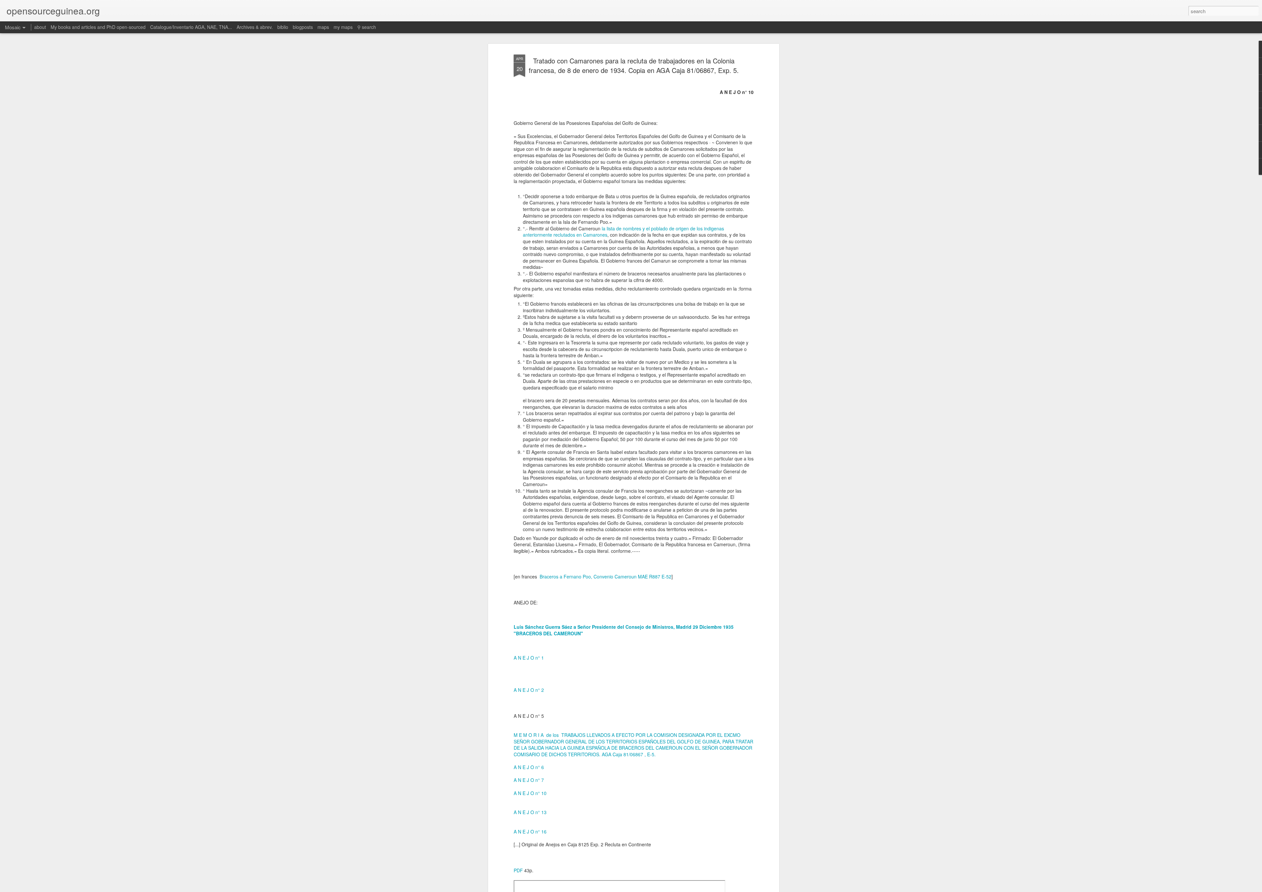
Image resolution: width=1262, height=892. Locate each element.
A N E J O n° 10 (531, 793)
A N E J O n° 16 (530, 831)
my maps (343, 27)
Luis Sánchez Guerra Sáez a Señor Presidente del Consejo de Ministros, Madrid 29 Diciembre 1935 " (624, 630)
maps (323, 27)
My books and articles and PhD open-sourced (98, 27)
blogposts (303, 27)
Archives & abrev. (255, 27)
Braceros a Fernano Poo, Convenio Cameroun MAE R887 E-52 (605, 576)
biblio (282, 27)
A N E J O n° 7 (529, 780)
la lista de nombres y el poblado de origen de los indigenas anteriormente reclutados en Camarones (623, 231)
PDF (518, 870)
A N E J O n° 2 (529, 690)
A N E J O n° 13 (530, 812)
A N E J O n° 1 (529, 657)
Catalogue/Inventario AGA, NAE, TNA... (191, 27)
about (40, 27)
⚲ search (366, 27)
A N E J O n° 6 (529, 767)
